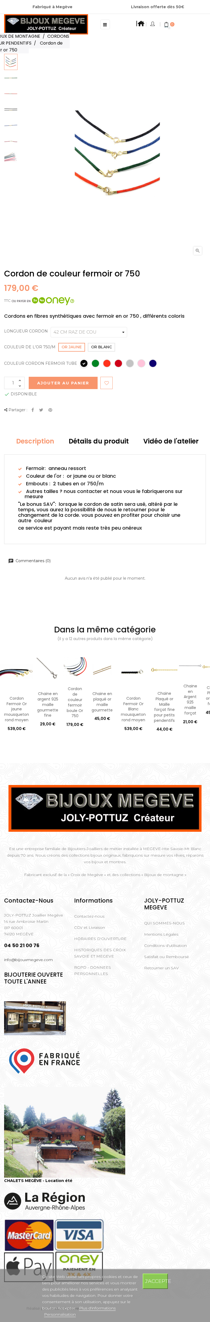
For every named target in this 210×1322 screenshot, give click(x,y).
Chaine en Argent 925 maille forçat (190, 699)
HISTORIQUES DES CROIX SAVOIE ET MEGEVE (100, 953)
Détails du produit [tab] (99, 441)
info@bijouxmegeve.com (28, 959)
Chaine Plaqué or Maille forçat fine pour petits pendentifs (164, 707)
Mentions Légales (161, 934)
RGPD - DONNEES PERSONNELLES (92, 970)
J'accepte (156, 1281)
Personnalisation (60, 1314)
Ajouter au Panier (63, 383)
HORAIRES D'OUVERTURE (100, 938)
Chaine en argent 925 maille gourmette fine (47, 704)
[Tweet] (41, 410)
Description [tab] (35, 441)
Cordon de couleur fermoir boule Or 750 (75, 702)
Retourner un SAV (161, 967)
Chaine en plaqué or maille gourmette (102, 702)
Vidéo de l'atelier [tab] (171, 441)
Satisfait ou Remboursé (166, 956)
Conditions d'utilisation (165, 945)
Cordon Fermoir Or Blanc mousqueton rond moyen (133, 709)
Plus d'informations (97, 1308)
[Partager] (32, 410)
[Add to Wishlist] (106, 383)
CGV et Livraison (89, 927)
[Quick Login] (153, 24)
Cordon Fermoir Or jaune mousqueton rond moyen (16, 709)
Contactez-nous (89, 916)
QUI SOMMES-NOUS (164, 923)
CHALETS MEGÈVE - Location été (38, 1180)
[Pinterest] (50, 410)
